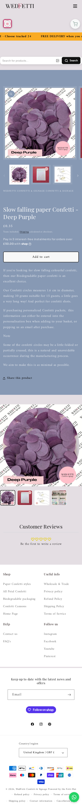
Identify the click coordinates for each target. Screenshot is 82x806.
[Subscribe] (69, 695)
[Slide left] (4, 176)
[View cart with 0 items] (75, 24)
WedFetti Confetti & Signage (32, 789)
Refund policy (21, 794)
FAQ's (7, 641)
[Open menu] (75, 6)
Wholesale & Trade (56, 584)
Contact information (41, 801)
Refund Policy (53, 599)
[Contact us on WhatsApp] (74, 797)
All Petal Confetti (14, 591)
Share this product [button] (19, 378)
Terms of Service (55, 614)
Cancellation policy (67, 801)
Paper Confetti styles (17, 584)
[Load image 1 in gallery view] (19, 174)
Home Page (10, 614)
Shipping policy (17, 801)
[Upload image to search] (57, 60)
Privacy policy (53, 591)
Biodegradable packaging (19, 599)
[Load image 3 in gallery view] (62, 174)
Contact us (10, 634)
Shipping (24, 232)
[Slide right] (78, 176)
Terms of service (62, 794)
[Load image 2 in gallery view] (41, 174)
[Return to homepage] (7, 23)
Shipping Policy (54, 606)
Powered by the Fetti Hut (62, 789)
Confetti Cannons (14, 606)
